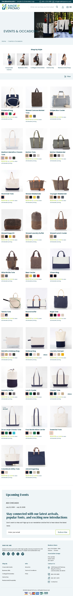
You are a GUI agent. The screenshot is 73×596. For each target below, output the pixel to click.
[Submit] (57, 7)
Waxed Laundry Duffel (35, 233)
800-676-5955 (55, 574)
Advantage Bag (32, 469)
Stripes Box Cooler (57, 110)
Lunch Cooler (31, 390)
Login (11, 117)
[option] (2, 113)
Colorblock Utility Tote (10, 469)
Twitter (17, 553)
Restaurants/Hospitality (9, 580)
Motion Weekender (57, 152)
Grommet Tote (7, 194)
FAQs (26, 574)
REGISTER (4, 117)
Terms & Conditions (30, 570)
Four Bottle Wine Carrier (35, 429)
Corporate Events (7, 567)
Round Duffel (31, 312)
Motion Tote (31, 152)
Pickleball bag (7, 110)
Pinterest (22, 553)
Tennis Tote (6, 312)
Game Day (5, 577)
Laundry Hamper (57, 351)
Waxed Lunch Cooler (58, 233)
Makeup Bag (31, 351)
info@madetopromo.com (63, 1)
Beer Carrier (30, 272)
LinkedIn (13, 553)
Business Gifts (6, 570)
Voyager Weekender (58, 194)
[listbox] (12, 114)
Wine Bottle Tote (8, 272)
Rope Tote (54, 312)
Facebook (3, 553)
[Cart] (67, 7)
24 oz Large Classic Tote (11, 429)
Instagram (8, 553)
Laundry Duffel (7, 390)
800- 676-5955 (47, 1)
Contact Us (54, 582)
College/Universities (8, 574)
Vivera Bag (54, 272)
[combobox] (44, 7)
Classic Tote (55, 390)
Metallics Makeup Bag (10, 351)
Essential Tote (56, 429)
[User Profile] (63, 7)
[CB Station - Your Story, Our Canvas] (11, 6)
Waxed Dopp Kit (7, 233)
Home (4, 41)
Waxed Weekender (33, 194)
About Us (27, 567)
